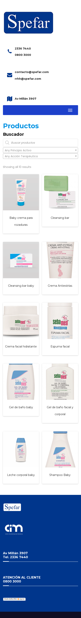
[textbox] (40, 150)
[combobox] (40, 150)
